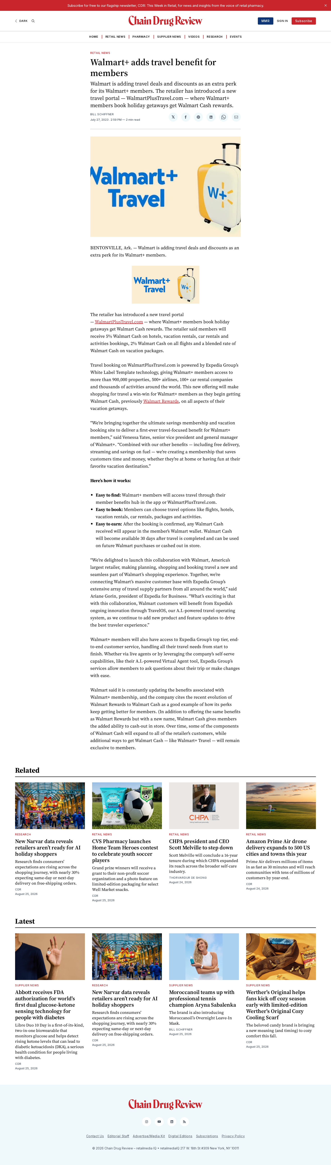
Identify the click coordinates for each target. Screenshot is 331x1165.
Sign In (282, 21)
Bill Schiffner (102, 114)
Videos (194, 36)
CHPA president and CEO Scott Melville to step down (201, 844)
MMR (265, 21)
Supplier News (169, 36)
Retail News (115, 36)
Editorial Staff (118, 1136)
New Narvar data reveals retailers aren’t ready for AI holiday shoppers (48, 847)
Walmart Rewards (161, 401)
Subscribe (303, 21)
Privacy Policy (233, 1136)
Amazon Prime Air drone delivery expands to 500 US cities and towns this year (278, 847)
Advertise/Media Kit (149, 1136)
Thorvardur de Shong (188, 877)
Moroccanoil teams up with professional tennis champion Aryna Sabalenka (202, 998)
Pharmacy (141, 36)
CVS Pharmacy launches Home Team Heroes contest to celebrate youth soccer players (125, 850)
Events (236, 36)
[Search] (33, 21)
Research (215, 36)
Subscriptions (207, 1136)
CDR (18, 889)
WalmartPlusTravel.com (119, 322)
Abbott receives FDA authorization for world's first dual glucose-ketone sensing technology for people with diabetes (45, 1004)
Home (93, 36)
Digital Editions (180, 1136)
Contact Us (95, 1136)
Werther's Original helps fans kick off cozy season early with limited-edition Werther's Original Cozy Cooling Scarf (277, 1004)
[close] (325, 5)
